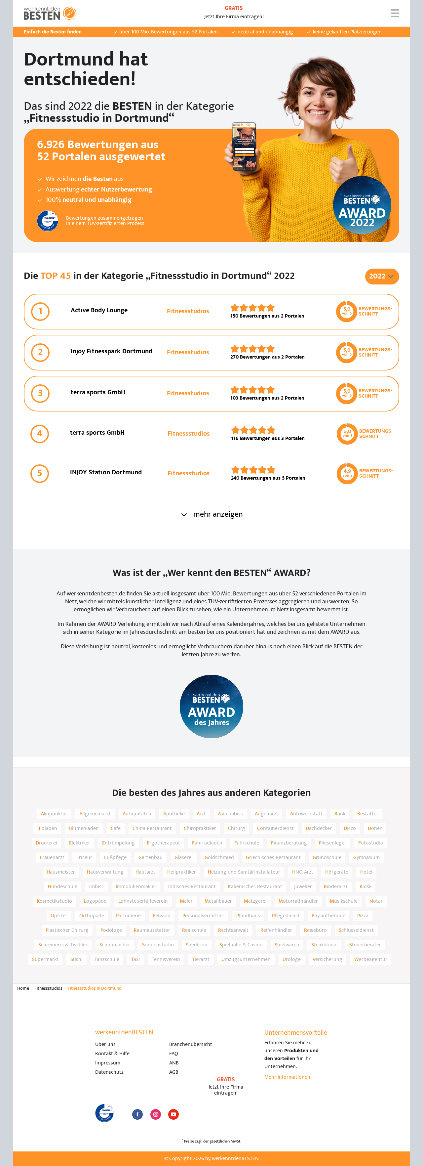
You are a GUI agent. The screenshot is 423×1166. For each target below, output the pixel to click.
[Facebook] (137, 1114)
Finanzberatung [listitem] (289, 843)
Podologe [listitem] (111, 930)
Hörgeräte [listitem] (336, 872)
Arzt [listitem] (201, 814)
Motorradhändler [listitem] (298, 901)
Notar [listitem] (376, 901)
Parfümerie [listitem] (128, 916)
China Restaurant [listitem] (152, 828)
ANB (174, 1063)
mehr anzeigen (218, 515)
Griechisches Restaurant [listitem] (273, 857)
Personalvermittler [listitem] (203, 916)
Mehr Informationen (287, 1077)
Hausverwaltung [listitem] (105, 872)
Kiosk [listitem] (365, 886)
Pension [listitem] (162, 916)
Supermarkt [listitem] (45, 959)
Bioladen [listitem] (47, 828)
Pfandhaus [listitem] (248, 916)
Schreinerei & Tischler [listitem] (63, 945)
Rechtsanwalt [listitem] (233, 930)
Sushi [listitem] (76, 959)
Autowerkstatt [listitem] (306, 814)
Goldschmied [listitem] (219, 857)
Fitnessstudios (48, 988)
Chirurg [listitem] (236, 828)
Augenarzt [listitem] (266, 814)
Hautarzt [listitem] (145, 872)
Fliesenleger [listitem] (332, 843)
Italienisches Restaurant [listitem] (255, 886)
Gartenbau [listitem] (150, 857)
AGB (173, 1072)
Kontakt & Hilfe (112, 1054)
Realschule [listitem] (194, 930)
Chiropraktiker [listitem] (200, 828)
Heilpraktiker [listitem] (181, 872)
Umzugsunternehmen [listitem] (246, 959)
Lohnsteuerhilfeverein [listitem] (143, 901)
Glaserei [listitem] (183, 857)
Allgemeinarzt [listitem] (95, 814)
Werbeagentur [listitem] (370, 959)
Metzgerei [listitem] (255, 901)
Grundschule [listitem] (327, 857)
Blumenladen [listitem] (84, 828)
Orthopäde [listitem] (91, 916)
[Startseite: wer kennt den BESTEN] (50, 13)
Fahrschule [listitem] (246, 843)
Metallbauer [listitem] (218, 901)
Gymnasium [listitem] (366, 857)
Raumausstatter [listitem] (152, 930)
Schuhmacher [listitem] (114, 945)
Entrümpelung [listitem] (118, 843)
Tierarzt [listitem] (201, 959)
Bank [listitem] (339, 814)
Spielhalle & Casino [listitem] (241, 945)
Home (23, 988)
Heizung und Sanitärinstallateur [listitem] (244, 872)
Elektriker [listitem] (79, 843)
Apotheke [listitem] (174, 814)
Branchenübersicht (190, 1044)
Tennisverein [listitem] (166, 959)
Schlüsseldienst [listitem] (356, 930)
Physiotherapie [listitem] (328, 916)
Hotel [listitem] (366, 872)
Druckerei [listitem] (46, 843)
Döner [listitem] (375, 828)
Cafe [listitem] (116, 828)
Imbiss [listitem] (96, 886)
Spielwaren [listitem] (287, 945)
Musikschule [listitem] (344, 901)
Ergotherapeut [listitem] (163, 843)
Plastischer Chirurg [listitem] (67, 930)
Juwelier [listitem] (303, 886)
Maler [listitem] (186, 901)
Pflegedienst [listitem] (286, 916)
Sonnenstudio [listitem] (158, 945)
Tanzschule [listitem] (107, 959)
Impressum (107, 1063)
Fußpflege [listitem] (115, 857)
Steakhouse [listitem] (324, 945)
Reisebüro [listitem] (315, 930)
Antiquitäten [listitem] (137, 814)
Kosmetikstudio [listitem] (54, 901)
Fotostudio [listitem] (370, 843)
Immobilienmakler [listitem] (136, 886)
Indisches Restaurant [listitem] (192, 886)
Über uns (105, 1044)
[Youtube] (173, 1114)
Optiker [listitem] (59, 916)
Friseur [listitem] (84, 857)
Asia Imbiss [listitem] (230, 814)
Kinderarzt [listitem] (336, 886)
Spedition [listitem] (197, 945)
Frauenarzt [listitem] (52, 857)
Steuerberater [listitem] (365, 945)
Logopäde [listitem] (95, 901)
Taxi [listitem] (135, 959)
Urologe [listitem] (292, 959)
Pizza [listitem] (362, 916)
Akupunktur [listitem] (54, 814)
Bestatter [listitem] (367, 814)
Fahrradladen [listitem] (207, 843)
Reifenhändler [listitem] (276, 930)
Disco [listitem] (350, 828)
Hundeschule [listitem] (62, 886)
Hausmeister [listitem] (61, 872)
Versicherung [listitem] (327, 959)
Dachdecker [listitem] (319, 828)
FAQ (173, 1054)
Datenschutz (109, 1072)
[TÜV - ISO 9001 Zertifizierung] (104, 1113)
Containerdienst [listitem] (275, 828)
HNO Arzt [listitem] (302, 872)
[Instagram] (155, 1114)
